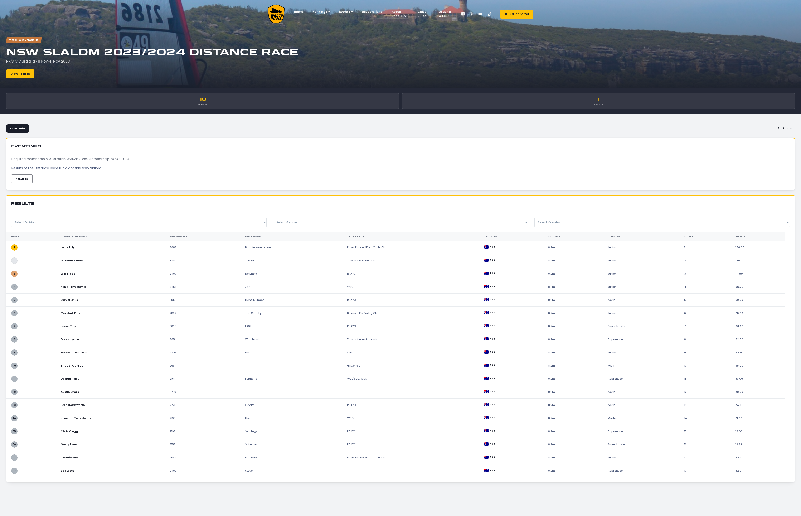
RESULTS (22, 179)
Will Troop (68, 274)
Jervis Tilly (68, 326)
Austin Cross (70, 392)
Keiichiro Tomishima (76, 418)
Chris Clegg (69, 431)
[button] (320, 11)
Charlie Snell (70, 458)
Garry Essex (69, 444)
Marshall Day (70, 313)
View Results (20, 74)
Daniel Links (69, 300)
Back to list (785, 128)
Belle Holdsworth (73, 405)
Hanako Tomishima (75, 352)
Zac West (67, 471)
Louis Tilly (68, 247)
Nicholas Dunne (72, 260)
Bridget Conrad (72, 366)
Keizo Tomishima (73, 287)
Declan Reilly (70, 379)
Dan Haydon (70, 339)
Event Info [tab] (17, 129)
